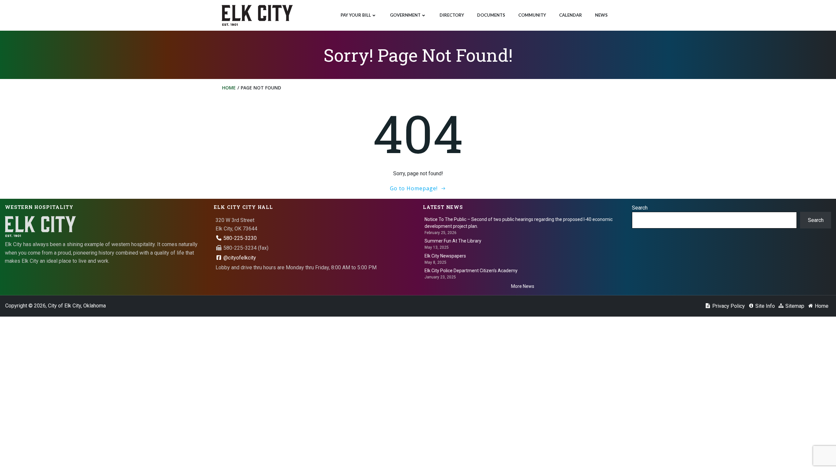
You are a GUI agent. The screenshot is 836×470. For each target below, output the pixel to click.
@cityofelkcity (239, 258)
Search (640, 208)
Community (532, 15)
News (601, 15)
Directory (452, 15)
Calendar (570, 15)
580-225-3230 (239, 238)
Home (229, 88)
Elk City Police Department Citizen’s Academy (471, 270)
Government (405, 15)
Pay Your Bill (356, 15)
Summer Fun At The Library (453, 240)
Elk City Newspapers (445, 255)
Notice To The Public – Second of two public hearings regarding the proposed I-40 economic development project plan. (519, 223)
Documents (491, 15)
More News (522, 286)
